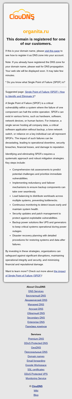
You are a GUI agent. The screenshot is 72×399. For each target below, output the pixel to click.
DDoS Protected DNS (36, 343)
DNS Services (36, 291)
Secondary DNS (36, 317)
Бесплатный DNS (36, 295)
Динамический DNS (36, 300)
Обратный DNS (36, 313)
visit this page (52, 50)
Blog (36, 395)
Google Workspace (35, 365)
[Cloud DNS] (22, 15)
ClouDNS (37, 386)
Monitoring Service (36, 378)
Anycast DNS (36, 308)
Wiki (36, 390)
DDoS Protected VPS (36, 373)
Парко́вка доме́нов (36, 326)
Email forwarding (36, 360)
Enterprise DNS (36, 322)
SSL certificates (35, 369)
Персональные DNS (35, 351)
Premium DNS (36, 338)
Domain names (36, 356)
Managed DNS (36, 304)
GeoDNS (36, 347)
